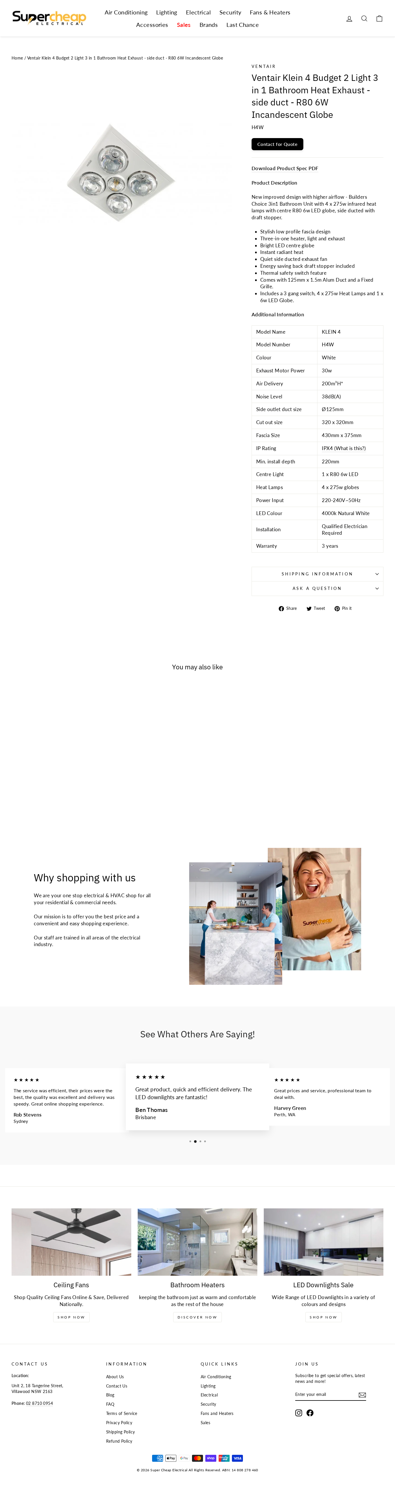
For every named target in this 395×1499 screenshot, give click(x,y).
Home (17, 57)
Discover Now (197, 1317)
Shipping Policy (120, 1431)
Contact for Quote (277, 144)
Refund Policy (119, 1441)
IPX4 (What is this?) (344, 448)
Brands (209, 24)
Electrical (198, 12)
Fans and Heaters (217, 1413)
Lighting (166, 12)
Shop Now (71, 1317)
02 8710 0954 (39, 1403)
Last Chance (242, 24)
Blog (110, 1394)
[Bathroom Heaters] (197, 1242)
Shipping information (317, 574)
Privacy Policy (119, 1422)
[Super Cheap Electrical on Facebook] (310, 1412)
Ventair (264, 66)
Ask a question (317, 588)
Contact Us (116, 1385)
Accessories (152, 24)
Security (230, 12)
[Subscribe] (362, 1394)
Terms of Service (121, 1413)
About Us (115, 1376)
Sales (184, 24)
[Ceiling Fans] (71, 1242)
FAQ (110, 1404)
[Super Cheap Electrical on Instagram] (298, 1412)
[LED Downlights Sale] (323, 1242)
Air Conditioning (126, 12)
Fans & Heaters (270, 12)
